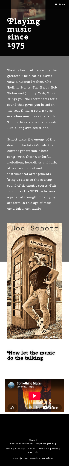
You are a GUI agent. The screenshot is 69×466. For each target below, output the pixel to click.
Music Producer (24, 443)
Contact (32, 448)
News (55, 448)
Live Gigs (20, 448)
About (13, 443)
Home (32, 440)
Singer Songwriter (45, 443)
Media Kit (44, 448)
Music (9, 448)
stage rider (33, 452)
